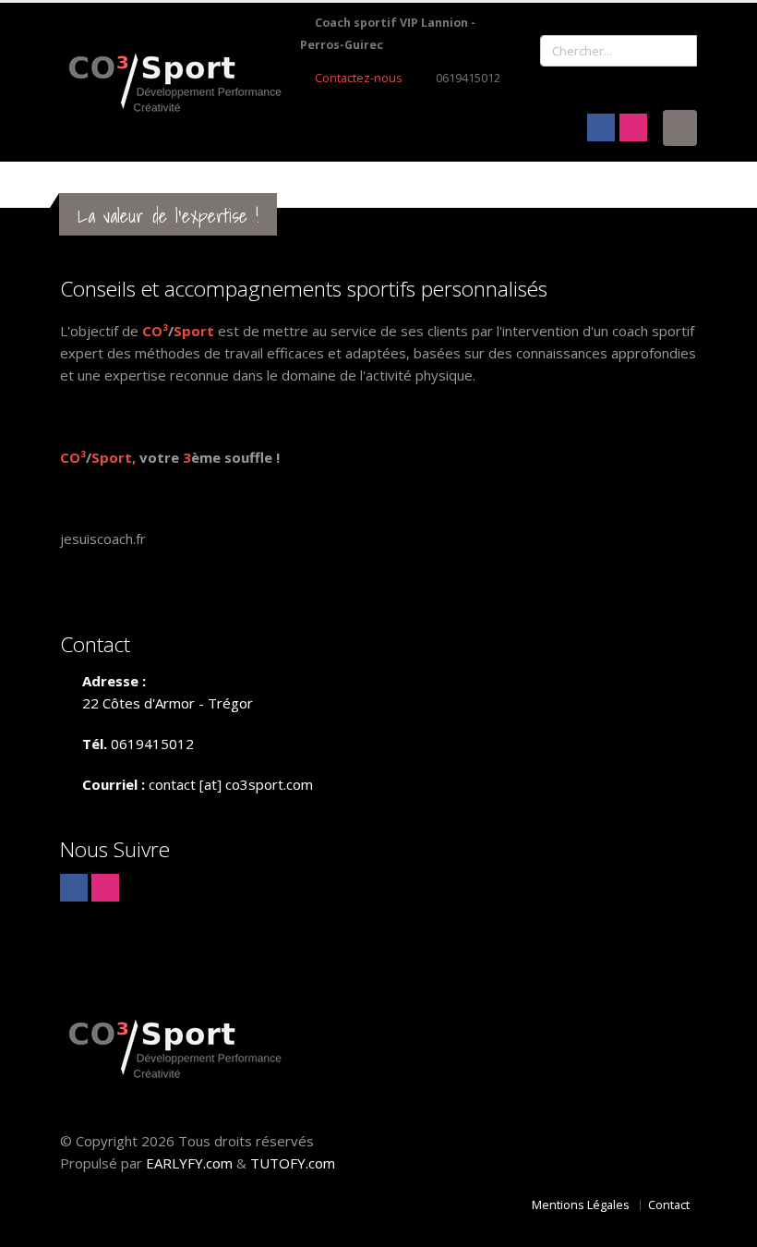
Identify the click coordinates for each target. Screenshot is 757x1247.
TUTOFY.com (292, 1163)
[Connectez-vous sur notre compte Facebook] (601, 127)
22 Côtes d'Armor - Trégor (167, 703)
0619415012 (468, 78)
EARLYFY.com (189, 1163)
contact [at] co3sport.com (231, 784)
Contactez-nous (357, 78)
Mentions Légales (581, 1205)
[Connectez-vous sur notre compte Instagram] (633, 127)
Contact (669, 1205)
